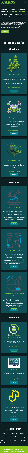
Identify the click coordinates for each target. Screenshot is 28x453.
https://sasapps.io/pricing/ (14, 171)
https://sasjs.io (14, 416)
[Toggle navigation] (25, 2)
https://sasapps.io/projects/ (14, 87)
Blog (23, 437)
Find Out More (14, 91)
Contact (4, 437)
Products (23, 433)
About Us (14, 437)
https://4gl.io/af (14, 379)
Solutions (14, 433)
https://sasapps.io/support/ (14, 130)
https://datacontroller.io (14, 346)
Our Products (5, 31)
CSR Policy (14, 440)
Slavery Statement (3, 441)
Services (5, 433)
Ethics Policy (23, 440)
